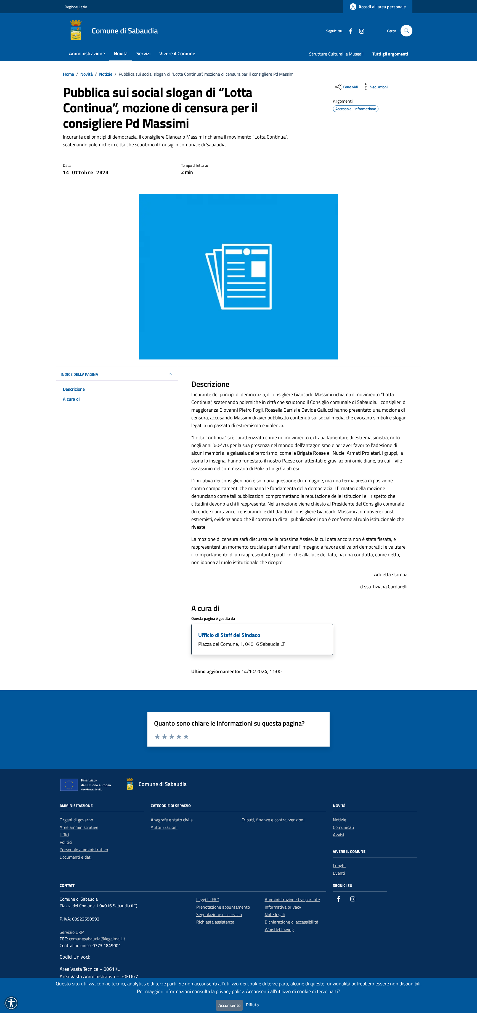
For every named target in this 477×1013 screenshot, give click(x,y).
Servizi (143, 53)
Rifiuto (252, 1004)
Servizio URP (72, 932)
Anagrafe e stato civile (172, 819)
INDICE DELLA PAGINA (79, 374)
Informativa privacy (283, 907)
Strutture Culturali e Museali (336, 54)
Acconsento (229, 1005)
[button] (11, 1003)
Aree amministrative (79, 827)
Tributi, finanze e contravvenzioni (273, 819)
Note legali (275, 914)
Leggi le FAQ (207, 899)
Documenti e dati (76, 857)
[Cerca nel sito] (406, 31)
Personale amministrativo (84, 849)
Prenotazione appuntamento (223, 907)
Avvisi (338, 834)
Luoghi (339, 865)
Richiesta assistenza (215, 922)
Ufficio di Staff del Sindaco (229, 635)
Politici (66, 842)
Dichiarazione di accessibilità (291, 922)
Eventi (339, 873)
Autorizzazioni (164, 827)
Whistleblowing (279, 929)
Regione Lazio (76, 7)
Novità (121, 53)
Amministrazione (87, 53)
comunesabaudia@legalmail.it (97, 938)
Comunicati (343, 827)
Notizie (339, 819)
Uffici (64, 834)
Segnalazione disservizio (219, 914)
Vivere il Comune (177, 53)
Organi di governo (76, 819)
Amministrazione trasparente (292, 899)
